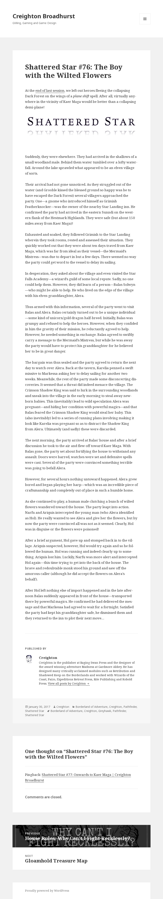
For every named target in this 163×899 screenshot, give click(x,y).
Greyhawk (104, 711)
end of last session (49, 90)
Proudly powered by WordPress (47, 890)
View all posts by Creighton (67, 683)
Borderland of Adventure (92, 707)
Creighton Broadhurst (44, 16)
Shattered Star (34, 711)
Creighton (62, 707)
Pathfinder (130, 707)
